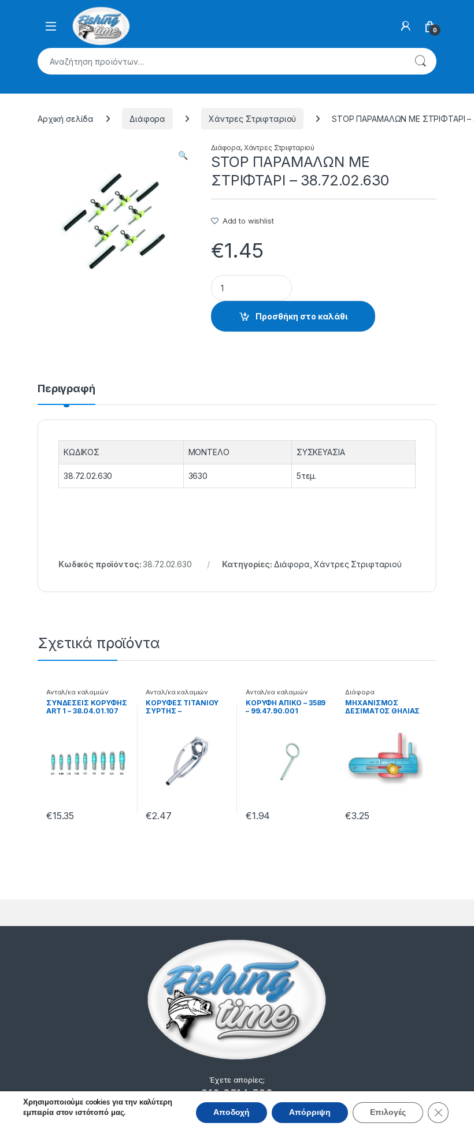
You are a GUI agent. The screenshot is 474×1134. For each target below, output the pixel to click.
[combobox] (221, 61)
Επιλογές (388, 1112)
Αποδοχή (231, 1112)
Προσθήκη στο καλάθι (301, 316)
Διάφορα (147, 119)
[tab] (66, 394)
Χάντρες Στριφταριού (252, 119)
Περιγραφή (66, 389)
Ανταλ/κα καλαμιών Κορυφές (77, 695)
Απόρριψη (310, 1112)
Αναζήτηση (420, 61)
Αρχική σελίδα (66, 119)
